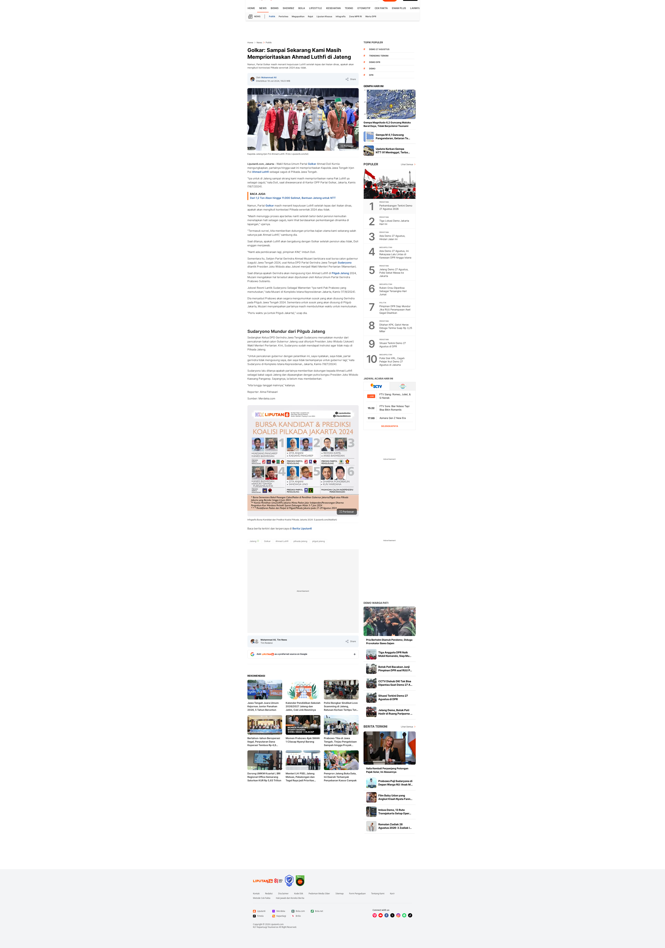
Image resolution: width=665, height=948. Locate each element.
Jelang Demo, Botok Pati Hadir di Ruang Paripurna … (395, 711)
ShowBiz (288, 8)
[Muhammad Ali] (252, 79)
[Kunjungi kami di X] (392, 915)
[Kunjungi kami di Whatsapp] (404, 915)
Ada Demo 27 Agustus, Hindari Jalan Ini (392, 237)
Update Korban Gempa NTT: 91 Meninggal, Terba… (393, 150)
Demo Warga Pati (376, 603)
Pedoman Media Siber (319, 893)
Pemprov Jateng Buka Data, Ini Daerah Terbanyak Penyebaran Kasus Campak (340, 777)
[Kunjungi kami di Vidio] (375, 915)
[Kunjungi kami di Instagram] (398, 915)
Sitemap (340, 893)
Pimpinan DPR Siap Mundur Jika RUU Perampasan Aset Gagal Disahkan (394, 309)
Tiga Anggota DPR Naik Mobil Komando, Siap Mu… (394, 654)
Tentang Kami (377, 893)
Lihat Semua (407, 164)
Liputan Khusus (324, 16)
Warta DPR (370, 16)
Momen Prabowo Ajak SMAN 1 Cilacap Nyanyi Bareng (303, 740)
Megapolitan (298, 16)
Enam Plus (399, 8)
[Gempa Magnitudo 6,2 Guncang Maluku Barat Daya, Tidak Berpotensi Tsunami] (390, 104)
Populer (371, 164)
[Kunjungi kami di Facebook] (386, 915)
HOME (251, 8)
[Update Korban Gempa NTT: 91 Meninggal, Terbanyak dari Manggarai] (369, 150)
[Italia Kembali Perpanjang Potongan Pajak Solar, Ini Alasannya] (390, 748)
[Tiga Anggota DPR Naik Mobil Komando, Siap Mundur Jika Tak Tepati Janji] (371, 654)
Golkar (312, 163)
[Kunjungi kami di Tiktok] (410, 915)
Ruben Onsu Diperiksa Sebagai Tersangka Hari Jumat (393, 291)
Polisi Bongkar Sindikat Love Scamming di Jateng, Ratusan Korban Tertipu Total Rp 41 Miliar (341, 706)
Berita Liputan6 (302, 528)
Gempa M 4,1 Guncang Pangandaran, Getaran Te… (393, 136)
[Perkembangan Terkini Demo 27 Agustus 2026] (390, 184)
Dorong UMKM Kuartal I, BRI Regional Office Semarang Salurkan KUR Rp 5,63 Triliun (264, 777)
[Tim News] (256, 641)
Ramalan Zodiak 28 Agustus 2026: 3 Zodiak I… (395, 826)
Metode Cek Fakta (261, 898)
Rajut (310, 16)
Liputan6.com (277, 924)
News (263, 8)
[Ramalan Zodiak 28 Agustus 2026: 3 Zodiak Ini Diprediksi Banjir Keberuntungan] (371, 826)
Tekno (349, 8)
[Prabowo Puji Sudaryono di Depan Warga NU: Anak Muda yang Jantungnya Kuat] (371, 783)
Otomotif (363, 8)
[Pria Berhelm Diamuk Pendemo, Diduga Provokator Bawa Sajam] (390, 621)
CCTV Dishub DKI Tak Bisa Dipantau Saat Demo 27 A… (395, 683)
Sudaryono (345, 262)
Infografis (341, 16)
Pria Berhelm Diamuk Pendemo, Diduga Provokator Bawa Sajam (389, 641)
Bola (301, 8)
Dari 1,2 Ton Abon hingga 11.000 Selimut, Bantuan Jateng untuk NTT (293, 198)
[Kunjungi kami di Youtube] (380, 915)
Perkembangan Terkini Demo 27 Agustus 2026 (395, 207)
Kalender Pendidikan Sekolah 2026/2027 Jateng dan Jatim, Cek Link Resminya (303, 706)
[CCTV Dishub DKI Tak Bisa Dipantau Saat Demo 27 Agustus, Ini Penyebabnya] (371, 683)
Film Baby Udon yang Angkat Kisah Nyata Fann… (395, 797)
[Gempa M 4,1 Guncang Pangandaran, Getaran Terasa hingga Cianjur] (369, 136)
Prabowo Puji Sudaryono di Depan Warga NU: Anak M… (395, 782)
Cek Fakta (381, 8)
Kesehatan (333, 8)
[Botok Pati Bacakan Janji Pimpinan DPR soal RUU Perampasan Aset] (371, 668)
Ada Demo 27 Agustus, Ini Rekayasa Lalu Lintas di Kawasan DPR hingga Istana (395, 254)
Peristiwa (283, 16)
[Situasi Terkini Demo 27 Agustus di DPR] (371, 697)
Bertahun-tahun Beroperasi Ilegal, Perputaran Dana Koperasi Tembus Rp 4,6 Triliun (263, 742)
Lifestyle (315, 8)
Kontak (256, 893)
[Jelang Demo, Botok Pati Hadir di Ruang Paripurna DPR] (371, 712)
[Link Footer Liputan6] (268, 880)
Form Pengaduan (357, 893)
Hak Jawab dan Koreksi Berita (290, 898)
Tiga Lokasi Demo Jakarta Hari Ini (394, 222)
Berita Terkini (375, 726)
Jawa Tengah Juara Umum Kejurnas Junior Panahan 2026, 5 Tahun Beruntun (263, 706)
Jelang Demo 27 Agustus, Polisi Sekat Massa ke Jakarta (393, 272)
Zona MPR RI (355, 16)
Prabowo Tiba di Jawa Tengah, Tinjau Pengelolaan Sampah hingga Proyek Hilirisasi (340, 742)
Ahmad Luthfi (260, 171)
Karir (392, 893)
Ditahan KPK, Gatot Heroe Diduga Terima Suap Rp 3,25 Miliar (395, 328)
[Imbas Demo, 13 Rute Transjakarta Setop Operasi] (371, 812)
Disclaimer (283, 893)
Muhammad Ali (268, 77)
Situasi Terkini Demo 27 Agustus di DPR (392, 345)
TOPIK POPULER (373, 42)
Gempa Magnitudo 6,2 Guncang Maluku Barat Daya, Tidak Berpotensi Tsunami (387, 124)
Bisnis (275, 8)
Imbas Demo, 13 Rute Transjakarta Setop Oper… (394, 811)
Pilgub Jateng (340, 273)
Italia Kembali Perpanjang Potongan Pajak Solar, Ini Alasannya (387, 770)
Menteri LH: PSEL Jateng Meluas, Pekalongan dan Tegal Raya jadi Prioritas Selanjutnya (300, 777)
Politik (272, 16)
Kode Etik (298, 893)
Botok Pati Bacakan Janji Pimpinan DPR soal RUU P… (395, 668)
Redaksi (269, 893)
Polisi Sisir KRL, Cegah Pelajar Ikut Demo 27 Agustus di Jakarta (392, 361)
